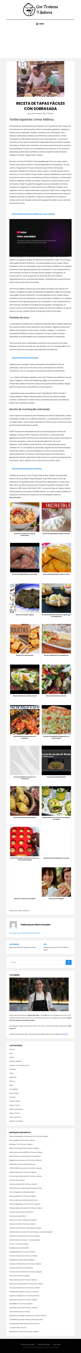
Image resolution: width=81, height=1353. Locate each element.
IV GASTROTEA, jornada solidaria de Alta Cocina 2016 (26, 1319)
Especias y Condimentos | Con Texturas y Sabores (25, 1264)
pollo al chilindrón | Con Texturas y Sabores (22, 1196)
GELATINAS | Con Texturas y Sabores (21, 1304)
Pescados (12, 1097)
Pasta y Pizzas (14, 1093)
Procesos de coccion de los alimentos (21, 1212)
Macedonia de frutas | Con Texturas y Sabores (24, 1331)
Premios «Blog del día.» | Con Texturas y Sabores (24, 1204)
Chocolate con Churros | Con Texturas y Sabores (24, 1236)
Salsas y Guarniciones (16, 1109)
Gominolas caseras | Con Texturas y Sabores (23, 1308)
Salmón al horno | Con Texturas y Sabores (22, 1224)
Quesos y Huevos (14, 1105)
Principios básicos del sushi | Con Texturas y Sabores (25, 1208)
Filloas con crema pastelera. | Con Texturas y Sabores (26, 1284)
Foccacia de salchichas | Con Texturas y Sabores (24, 1288)
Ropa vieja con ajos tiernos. (18, 1216)
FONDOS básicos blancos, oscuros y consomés (24, 1292)
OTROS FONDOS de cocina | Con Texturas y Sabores (25, 1168)
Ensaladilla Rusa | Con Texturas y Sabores (22, 1252)
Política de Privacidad (28, 1344)
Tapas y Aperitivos (24, 911)
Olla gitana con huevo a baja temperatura (22, 1164)
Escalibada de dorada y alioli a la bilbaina (22, 1260)
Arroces (11, 1049)
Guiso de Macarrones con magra (19, 1312)
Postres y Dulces (14, 1101)
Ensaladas (12, 1069)
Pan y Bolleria (13, 1089)
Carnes (11, 1057)
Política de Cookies (44, 1344)
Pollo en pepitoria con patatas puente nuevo (23, 1200)
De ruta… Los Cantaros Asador (18, 1244)
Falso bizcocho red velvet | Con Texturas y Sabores (25, 1272)
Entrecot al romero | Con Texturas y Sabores (23, 1256)
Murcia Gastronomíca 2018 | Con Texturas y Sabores (26, 1152)
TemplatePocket (39, 1347)
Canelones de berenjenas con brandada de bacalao (25, 1228)
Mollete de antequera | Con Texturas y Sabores (24, 1148)
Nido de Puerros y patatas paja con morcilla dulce (25, 1156)
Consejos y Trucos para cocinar (19, 1065)
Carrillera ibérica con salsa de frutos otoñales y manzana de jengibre (31, 1232)
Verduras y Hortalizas (16, 1121)
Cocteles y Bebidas (15, 1061)
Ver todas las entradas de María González (24, 933)
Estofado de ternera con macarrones (21, 1268)
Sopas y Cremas (14, 1113)
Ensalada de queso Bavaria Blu (19, 1248)
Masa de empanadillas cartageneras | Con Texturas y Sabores (28, 1136)
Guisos (11, 1073)
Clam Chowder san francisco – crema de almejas (24, 1240)
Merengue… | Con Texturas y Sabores (21, 1144)
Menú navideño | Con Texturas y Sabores (22, 1140)
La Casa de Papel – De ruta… (18, 1328)
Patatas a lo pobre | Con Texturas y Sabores (23, 1184)
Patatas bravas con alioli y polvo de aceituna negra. (25, 1188)
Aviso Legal (56, 1344)
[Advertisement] (40, 40)
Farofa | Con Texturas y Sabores (19, 1276)
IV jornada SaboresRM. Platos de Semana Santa (24, 1324)
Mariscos (12, 1081)
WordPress (55, 1347)
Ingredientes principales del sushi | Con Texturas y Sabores (27, 1316)
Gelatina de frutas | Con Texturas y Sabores (23, 1300)
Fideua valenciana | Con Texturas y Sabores (23, 1280)
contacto (65, 1034)
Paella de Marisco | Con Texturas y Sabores (22, 1172)
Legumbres (12, 1077)
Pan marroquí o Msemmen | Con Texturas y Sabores (25, 1176)
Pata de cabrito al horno (17, 1180)
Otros (11, 1085)
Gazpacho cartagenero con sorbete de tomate (24, 1296)
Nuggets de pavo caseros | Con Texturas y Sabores (25, 1160)
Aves (11, 1053)
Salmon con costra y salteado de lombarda (23, 1220)
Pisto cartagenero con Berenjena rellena (22, 1192)
